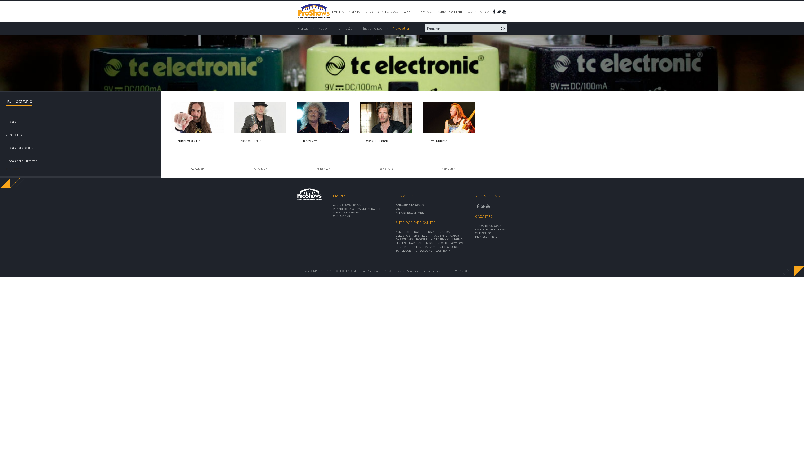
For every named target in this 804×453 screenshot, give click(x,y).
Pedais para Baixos (19, 148)
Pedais (11, 122)
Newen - (444, 243)
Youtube (504, 11)
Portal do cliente (450, 11)
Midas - (432, 243)
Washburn (443, 250)
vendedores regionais (382, 11)
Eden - (427, 235)
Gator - (456, 235)
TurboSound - (425, 250)
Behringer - (415, 231)
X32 (398, 209)
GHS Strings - (406, 239)
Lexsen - (402, 243)
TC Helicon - (405, 250)
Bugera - (446, 231)
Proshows (314, 11)
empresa (338, 11)
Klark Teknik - (441, 239)
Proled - (418, 247)
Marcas (302, 28)
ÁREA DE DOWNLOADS (410, 213)
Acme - (401, 231)
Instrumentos (372, 28)
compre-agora (478, 11)
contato (425, 11)
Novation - (458, 243)
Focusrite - (441, 235)
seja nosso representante (486, 235)
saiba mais (197, 169)
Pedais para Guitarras (21, 161)
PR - (407, 247)
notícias (355, 11)
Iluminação (345, 28)
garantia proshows (410, 205)
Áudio (323, 28)
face (494, 11)
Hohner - (423, 239)
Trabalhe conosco (488, 225)
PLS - (400, 247)
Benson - (432, 231)
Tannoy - (431, 247)
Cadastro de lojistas (490, 229)
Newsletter (401, 28)
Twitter (499, 11)
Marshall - (417, 243)
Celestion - (404, 235)
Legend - (459, 239)
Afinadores (14, 135)
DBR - (417, 235)
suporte (408, 11)
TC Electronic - (450, 247)
